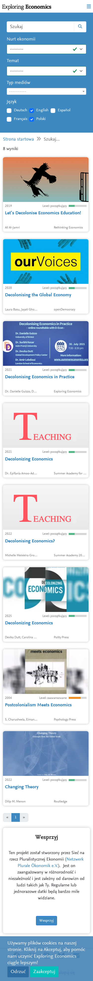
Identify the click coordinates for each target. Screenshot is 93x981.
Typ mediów (18, 82)
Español (64, 110)
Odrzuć (18, 971)
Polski (41, 119)
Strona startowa (18, 139)
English (42, 110)
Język (12, 102)
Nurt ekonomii (21, 39)
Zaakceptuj (44, 971)
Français (20, 119)
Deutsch (20, 110)
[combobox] (46, 91)
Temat (13, 61)
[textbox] (46, 91)
